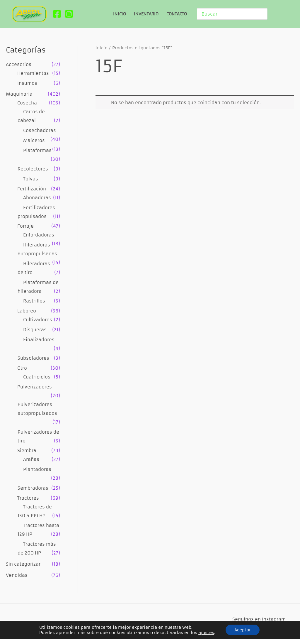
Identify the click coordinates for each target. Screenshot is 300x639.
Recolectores (33, 169)
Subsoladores (33, 358)
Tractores (28, 498)
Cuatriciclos (36, 377)
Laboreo (26, 311)
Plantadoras (37, 469)
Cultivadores (37, 319)
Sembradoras (33, 488)
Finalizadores (38, 339)
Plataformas (37, 150)
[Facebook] (57, 14)
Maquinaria (19, 94)
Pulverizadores (34, 387)
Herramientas (33, 73)
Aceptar (242, 630)
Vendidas (17, 575)
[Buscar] (264, 14)
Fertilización (31, 189)
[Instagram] (69, 14)
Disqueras (35, 329)
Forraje (25, 226)
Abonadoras (37, 197)
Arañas (31, 459)
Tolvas (30, 179)
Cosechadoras (39, 130)
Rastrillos (34, 301)
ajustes (206, 632)
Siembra (26, 450)
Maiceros (34, 140)
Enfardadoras (38, 235)
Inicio (102, 47)
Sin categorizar (23, 564)
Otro (22, 368)
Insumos (27, 83)
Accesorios (18, 64)
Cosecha (27, 103)
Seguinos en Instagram (259, 619)
